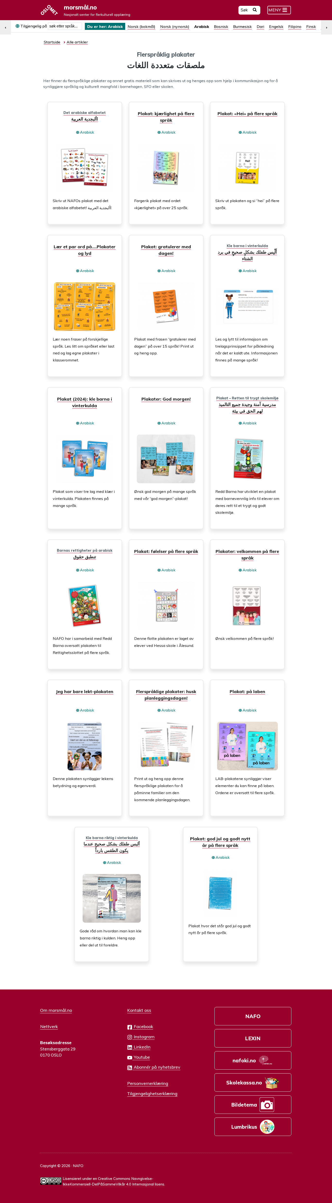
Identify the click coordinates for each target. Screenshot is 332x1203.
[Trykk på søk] (255, 10)
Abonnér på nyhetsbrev (156, 1067)
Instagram (143, 1036)
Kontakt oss (139, 1010)
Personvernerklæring (147, 1083)
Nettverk (49, 1026)
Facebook (142, 1026)
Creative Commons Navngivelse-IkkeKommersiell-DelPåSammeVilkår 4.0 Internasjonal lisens (113, 1181)
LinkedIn (141, 1046)
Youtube (141, 1057)
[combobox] (65, 26)
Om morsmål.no (56, 1010)
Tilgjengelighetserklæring (152, 1093)
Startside (52, 42)
